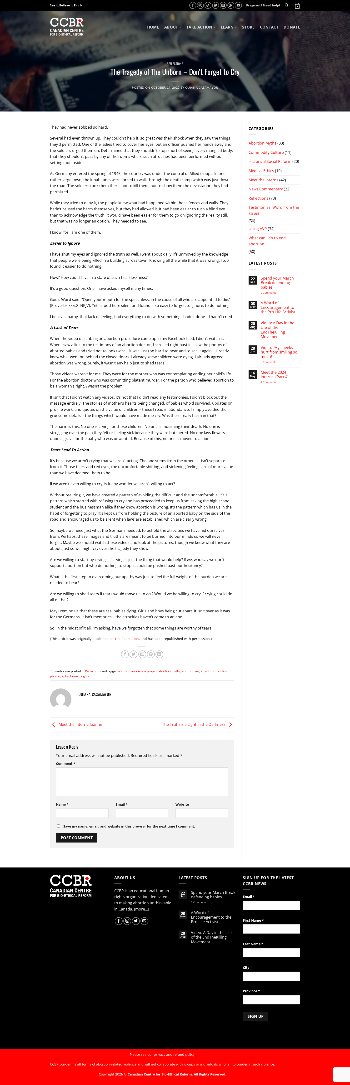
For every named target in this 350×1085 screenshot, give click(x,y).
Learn (227, 27)
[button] (297, 5)
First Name (253, 920)
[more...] (141, 909)
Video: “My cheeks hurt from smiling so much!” (279, 352)
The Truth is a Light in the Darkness (194, 724)
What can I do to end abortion (267, 241)
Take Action (199, 27)
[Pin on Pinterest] (151, 654)
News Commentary (266, 189)
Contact (269, 27)
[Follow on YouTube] (238, 5)
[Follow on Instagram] (200, 5)
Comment (65, 763)
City (246, 967)
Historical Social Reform (270, 161)
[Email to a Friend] (142, 654)
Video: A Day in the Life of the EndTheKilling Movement (277, 330)
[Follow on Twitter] (215, 5)
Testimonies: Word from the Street (274, 210)
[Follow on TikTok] (208, 5)
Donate (292, 27)
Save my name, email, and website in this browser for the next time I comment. (129, 826)
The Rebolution (127, 638)
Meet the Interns (263, 180)
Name (62, 804)
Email (122, 804)
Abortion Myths (262, 143)
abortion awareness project (137, 671)
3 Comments (273, 361)
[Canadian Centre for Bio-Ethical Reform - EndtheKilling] (67, 27)
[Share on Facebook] (125, 654)
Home (153, 27)
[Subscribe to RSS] (230, 5)
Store (248, 27)
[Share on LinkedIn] (159, 654)
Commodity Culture (266, 152)
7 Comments (273, 382)
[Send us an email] (223, 5)
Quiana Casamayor (201, 87)
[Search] (286, 5)
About (171, 27)
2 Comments (275, 292)
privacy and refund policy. (174, 1054)
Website (182, 804)
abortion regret (193, 671)
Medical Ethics (261, 170)
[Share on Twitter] (133, 654)
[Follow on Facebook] (192, 5)
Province (251, 991)
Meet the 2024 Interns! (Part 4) (275, 374)
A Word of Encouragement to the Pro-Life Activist (278, 308)
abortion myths (169, 671)
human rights (79, 676)
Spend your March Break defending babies (277, 283)
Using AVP (258, 228)
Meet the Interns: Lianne (80, 724)
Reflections (175, 63)
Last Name (253, 944)
